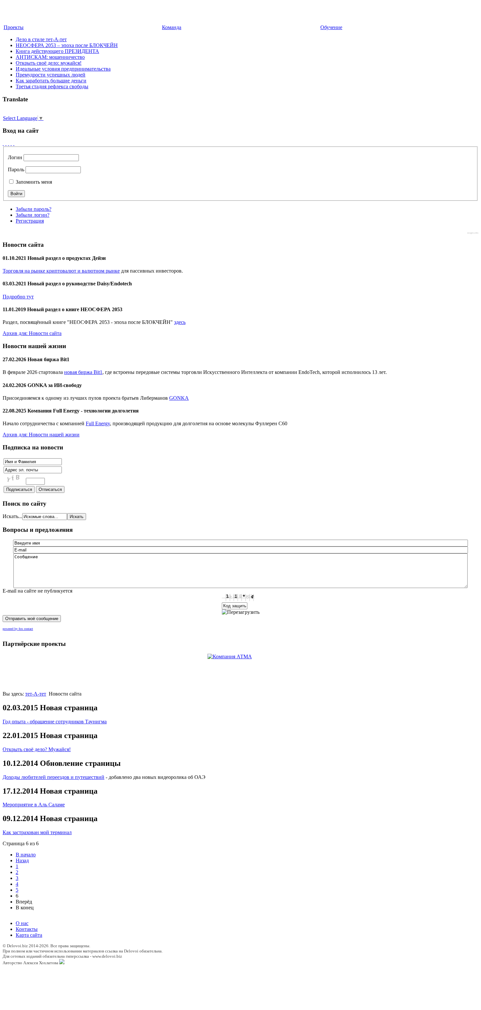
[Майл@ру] (8, 143)
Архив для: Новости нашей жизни (41, 434)
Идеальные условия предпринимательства (63, 69)
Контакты (27, 929)
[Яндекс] (13, 143)
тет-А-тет (35, 694)
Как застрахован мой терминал (37, 832)
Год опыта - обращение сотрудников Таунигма (55, 721)
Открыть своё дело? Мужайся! (37, 749)
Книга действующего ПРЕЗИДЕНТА (57, 51)
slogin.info (472, 233)
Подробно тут (18, 296)
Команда (171, 27)
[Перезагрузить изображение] (240, 612)
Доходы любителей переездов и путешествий (53, 777)
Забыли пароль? (33, 209)
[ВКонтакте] (11, 143)
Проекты (14, 27)
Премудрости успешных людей (50, 74)
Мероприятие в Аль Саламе (34, 804)
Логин (15, 157)
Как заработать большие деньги (51, 80)
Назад (22, 860)
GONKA (179, 398)
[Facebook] (3, 143)
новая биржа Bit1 (83, 372)
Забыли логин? (32, 215)
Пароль (16, 169)
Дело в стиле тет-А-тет (41, 39)
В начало (26, 854)
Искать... (12, 516)
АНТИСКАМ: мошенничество (50, 57)
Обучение (331, 27)
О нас (22, 923)
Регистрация (30, 221)
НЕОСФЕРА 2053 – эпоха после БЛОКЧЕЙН (67, 45)
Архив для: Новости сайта (32, 333)
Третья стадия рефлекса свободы (52, 86)
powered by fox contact (18, 629)
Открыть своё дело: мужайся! (48, 63)
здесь (180, 322)
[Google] (6, 143)
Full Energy (98, 423)
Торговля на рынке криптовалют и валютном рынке (61, 271)
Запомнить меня (33, 182)
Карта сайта (29, 935)
